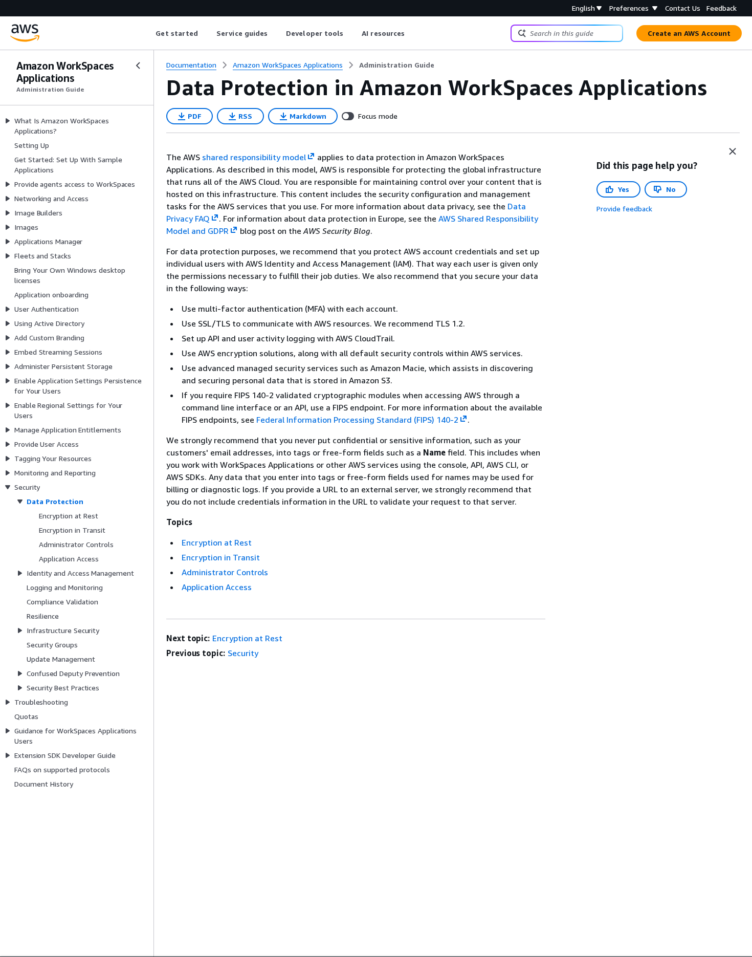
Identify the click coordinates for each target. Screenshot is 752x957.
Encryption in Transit (221, 557)
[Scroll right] (412, 33)
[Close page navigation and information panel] (732, 151)
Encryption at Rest (217, 542)
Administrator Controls (225, 572)
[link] (396, 65)
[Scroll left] (148, 33)
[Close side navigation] (138, 65)
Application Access (217, 587)
